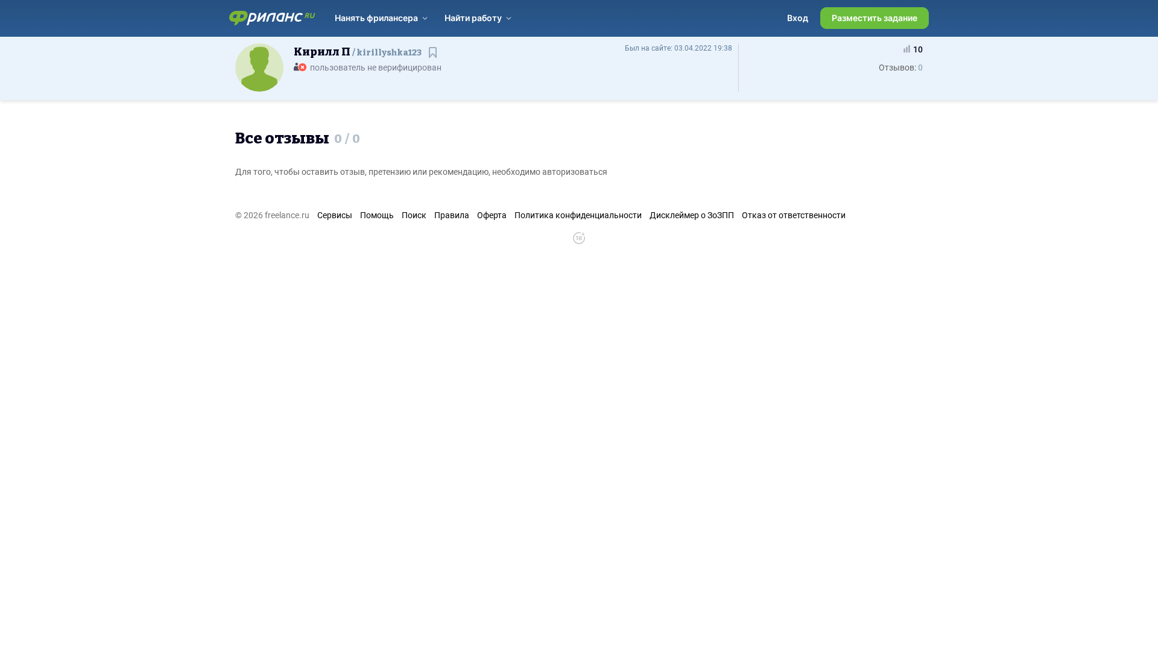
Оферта (492, 215)
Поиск (414, 215)
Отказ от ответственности (794, 215)
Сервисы (334, 215)
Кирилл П (358, 51)
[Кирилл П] (259, 67)
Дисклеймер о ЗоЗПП (692, 215)
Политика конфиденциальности (578, 215)
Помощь (377, 215)
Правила (451, 215)
